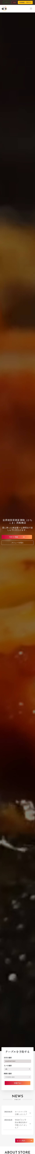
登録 (14, 2)
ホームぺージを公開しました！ (23, 1112)
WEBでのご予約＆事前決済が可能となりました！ (23, 1123)
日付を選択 (8, 1057)
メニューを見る (17, 542)
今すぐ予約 (13, 537)
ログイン (7, 2)
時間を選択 (8, 1073)
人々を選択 (8, 1065)
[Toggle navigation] (31, 8)
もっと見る (21, 1140)
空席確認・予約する (25, 2)
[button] (17, 1069)
